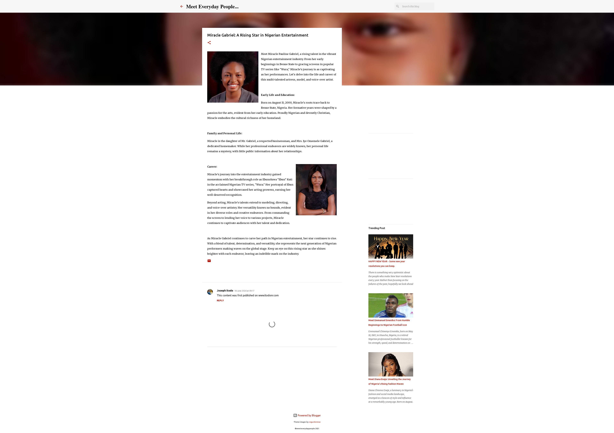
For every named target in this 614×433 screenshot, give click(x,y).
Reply (220, 300)
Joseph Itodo (225, 290)
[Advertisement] (358, 138)
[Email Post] (209, 262)
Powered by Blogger (309, 415)
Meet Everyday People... (212, 6)
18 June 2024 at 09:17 (244, 291)
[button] (209, 43)
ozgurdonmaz (314, 422)
